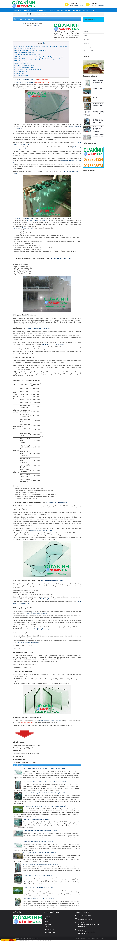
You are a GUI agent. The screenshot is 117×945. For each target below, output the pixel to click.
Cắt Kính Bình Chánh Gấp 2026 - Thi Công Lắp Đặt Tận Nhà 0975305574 (41, 864)
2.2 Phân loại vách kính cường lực (24, 52)
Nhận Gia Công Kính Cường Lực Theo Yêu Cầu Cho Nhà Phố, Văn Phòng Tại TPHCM (44, 793)
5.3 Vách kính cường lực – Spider (24, 67)
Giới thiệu (17, 912)
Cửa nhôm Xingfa (88, 47)
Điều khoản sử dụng (93, 938)
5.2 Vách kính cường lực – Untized (24, 65)
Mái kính (67, 10)
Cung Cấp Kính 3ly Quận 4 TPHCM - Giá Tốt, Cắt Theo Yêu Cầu (38, 898)
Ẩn (43, 43)
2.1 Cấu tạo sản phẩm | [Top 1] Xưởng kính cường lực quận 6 (31, 50)
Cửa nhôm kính (41, 10)
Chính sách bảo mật (81, 938)
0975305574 (101, 5)
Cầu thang (86, 39)
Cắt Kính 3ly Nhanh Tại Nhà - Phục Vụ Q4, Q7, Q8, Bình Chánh (38, 887)
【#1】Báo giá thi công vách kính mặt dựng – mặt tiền (98, 120)
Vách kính (52, 10)
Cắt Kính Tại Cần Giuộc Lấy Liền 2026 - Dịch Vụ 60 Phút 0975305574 (40, 853)
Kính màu (60, 10)
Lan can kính (77, 10)
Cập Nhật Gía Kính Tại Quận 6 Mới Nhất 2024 (27, 55)
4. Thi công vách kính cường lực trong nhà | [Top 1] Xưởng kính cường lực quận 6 (37, 59)
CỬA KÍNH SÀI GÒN (20, 71)
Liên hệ (92, 10)
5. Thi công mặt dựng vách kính (23, 61)
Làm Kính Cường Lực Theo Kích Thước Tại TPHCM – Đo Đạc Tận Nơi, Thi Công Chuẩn (44, 806)
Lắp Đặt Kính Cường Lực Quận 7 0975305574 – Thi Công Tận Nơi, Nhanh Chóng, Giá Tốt (45, 781)
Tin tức (85, 10)
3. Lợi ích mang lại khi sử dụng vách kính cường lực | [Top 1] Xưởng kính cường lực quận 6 (39, 57)
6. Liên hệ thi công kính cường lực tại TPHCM (27, 69)
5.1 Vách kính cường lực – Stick (23, 63)
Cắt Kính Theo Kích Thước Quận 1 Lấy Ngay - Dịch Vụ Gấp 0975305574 (40, 830)
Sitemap (101, 938)
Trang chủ (17, 10)
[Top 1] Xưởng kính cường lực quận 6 (23, 79)
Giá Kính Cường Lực (29, 10)
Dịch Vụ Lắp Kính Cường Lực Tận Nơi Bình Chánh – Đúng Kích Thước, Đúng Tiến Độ (44, 768)
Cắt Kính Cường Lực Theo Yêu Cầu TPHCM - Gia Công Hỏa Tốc (38, 875)
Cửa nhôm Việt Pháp (88, 50)
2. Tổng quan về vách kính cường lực (24, 48)
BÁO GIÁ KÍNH (19, 73)
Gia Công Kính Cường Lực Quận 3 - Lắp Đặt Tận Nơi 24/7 (37, 819)
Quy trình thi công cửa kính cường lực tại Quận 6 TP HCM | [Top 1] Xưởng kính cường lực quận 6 (41, 46)
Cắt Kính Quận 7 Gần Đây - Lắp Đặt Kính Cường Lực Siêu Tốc (38, 841)
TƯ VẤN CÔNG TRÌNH (21, 75)
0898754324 (79, 5)
